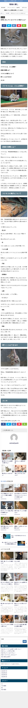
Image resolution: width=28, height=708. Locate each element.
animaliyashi (14, 443)
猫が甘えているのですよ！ (8, 652)
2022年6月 (4, 672)
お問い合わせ (24, 7)
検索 (2, 639)
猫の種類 (2, 17)
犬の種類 (3, 685)
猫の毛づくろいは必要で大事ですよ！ (11, 649)
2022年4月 (4, 676)
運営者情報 (3, 7)
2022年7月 (4, 671)
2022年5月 (4, 674)
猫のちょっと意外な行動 (7, 651)
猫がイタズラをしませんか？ (9, 654)
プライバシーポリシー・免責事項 (13, 7)
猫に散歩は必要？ (6, 656)
